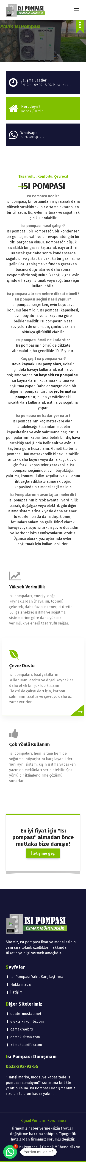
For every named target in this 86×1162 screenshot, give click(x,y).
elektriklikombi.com (27, 1021)
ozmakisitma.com (25, 1037)
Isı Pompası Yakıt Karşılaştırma (36, 977)
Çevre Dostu (22, 665)
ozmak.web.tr (21, 1029)
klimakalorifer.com (26, 1045)
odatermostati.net (25, 1014)
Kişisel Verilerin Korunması (43, 1120)
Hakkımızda (20, 984)
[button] (10, 1152)
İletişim (16, 992)
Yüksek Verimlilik (27, 587)
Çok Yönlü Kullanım (29, 744)
